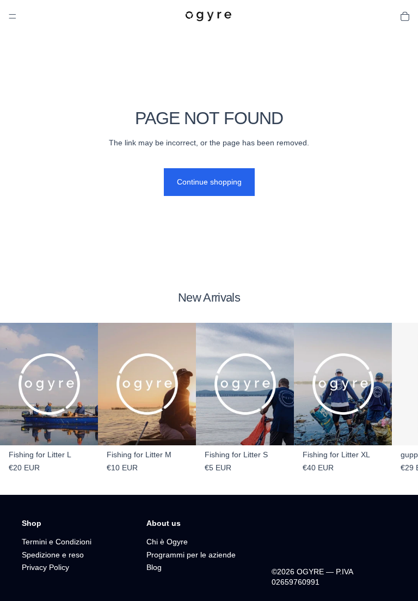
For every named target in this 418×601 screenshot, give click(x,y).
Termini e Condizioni (56, 541)
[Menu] (12, 16)
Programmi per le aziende (191, 554)
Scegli (286, 428)
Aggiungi (90, 428)
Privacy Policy (45, 567)
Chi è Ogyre (167, 541)
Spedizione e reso (53, 554)
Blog (154, 567)
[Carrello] (405, 16)
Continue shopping (209, 181)
